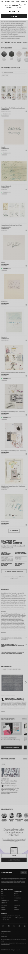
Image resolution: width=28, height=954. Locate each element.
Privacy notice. (18, 7)
